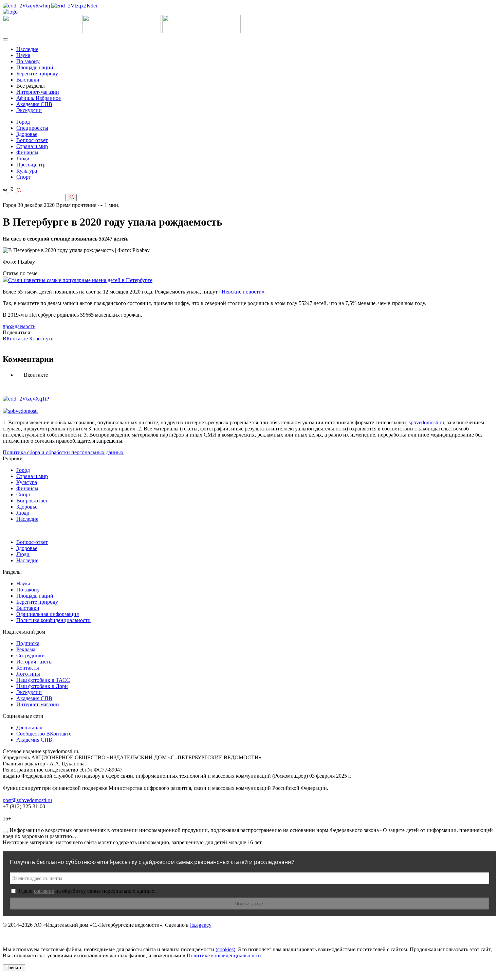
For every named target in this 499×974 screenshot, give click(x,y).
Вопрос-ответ (32, 140)
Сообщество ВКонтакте (43, 734)
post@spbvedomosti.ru (27, 800)
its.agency (200, 925)
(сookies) (225, 949)
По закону (28, 61)
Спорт (23, 177)
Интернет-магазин (37, 92)
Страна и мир (32, 146)
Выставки (27, 80)
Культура (26, 171)
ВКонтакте (16, 338)
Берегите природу (37, 73)
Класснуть (41, 338)
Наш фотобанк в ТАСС (43, 680)
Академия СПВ (34, 104)
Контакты (27, 668)
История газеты (34, 662)
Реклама (25, 649)
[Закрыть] (5, 832)
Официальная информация (47, 614)
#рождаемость (19, 326)
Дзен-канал (29, 727)
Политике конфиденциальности (224, 955)
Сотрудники (30, 655)
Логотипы (28, 674)
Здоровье (26, 134)
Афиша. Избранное (38, 98)
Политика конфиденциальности (53, 620)
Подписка (27, 643)
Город (23, 122)
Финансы (27, 152)
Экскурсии (29, 110)
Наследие (27, 49)
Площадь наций (34, 67)
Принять (13, 967)
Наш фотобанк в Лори (42, 686)
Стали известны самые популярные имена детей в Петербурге (80, 280)
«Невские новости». (242, 292)
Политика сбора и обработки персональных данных (63, 452)
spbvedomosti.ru (426, 422)
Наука (23, 55)
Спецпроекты (32, 128)
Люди (23, 158)
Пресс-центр (30, 164)
